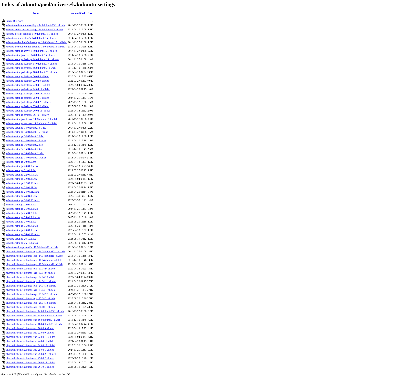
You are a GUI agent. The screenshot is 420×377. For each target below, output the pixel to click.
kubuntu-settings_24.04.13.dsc (21, 196)
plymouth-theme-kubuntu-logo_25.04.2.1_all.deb (31, 294)
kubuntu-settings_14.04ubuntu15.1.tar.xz (27, 132)
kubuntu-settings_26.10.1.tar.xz (22, 243)
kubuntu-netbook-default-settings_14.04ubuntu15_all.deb (35, 46)
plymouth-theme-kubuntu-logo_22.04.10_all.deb (31, 277)
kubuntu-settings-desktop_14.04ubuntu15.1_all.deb (32, 59)
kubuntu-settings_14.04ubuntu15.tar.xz (26, 140)
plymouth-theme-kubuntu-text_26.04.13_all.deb (30, 362)
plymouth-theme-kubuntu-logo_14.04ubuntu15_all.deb (34, 255)
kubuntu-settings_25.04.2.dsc (21, 221)
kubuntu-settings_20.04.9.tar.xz (22, 166)
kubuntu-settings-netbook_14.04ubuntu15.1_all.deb (32, 119)
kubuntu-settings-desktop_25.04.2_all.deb (27, 106)
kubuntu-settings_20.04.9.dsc (21, 161)
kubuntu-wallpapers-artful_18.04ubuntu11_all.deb (32, 247)
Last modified (77, 13)
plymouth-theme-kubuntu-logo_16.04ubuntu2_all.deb (33, 260)
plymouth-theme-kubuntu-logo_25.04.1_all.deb (30, 289)
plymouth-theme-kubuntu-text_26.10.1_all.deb (30, 366)
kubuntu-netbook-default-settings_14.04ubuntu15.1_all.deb (36, 42)
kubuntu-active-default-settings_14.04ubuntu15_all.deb (34, 29)
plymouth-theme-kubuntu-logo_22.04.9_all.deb (30, 272)
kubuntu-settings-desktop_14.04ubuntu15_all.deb (31, 63)
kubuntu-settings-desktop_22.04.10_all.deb (28, 85)
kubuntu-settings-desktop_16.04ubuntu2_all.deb (31, 68)
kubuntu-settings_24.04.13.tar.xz (23, 200)
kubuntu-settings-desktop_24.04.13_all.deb (28, 93)
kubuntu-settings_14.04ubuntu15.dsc (25, 136)
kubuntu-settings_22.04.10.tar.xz (23, 183)
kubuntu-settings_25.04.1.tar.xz (22, 208)
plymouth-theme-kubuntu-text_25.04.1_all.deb (30, 349)
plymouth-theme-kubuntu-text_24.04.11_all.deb (30, 341)
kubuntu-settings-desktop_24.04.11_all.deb (28, 89)
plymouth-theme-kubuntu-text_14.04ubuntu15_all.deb (34, 315)
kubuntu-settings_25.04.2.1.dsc (22, 213)
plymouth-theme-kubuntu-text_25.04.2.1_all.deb (31, 354)
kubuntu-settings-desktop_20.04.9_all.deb (27, 76)
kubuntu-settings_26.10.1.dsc (21, 238)
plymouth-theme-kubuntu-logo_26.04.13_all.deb (31, 302)
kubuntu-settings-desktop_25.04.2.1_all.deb (28, 102)
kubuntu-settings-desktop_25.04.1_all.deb (27, 97)
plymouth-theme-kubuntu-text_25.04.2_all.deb (30, 358)
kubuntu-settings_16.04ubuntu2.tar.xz (25, 149)
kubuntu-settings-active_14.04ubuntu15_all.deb (30, 55)
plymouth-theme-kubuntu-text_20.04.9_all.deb (30, 328)
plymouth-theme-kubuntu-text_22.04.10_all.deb (30, 336)
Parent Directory (14, 21)
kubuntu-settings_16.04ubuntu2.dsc (24, 144)
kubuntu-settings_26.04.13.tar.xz (23, 234)
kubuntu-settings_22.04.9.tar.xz (22, 174)
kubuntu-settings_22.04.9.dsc (21, 170)
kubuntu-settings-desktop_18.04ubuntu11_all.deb (31, 72)
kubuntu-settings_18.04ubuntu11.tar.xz (26, 157)
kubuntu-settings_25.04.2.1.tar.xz (23, 217)
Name (36, 13)
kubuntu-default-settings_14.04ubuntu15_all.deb (31, 38)
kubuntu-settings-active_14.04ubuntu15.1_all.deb (31, 50)
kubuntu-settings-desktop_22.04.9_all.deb (27, 80)
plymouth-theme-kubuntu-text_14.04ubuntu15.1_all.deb (35, 311)
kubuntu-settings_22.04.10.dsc (21, 178)
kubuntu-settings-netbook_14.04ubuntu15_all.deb (31, 123)
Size (90, 13)
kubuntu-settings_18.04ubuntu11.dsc (25, 153)
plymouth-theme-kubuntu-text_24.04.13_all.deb (30, 345)
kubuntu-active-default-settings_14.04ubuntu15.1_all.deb (35, 25)
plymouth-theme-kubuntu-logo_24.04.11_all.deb (31, 281)
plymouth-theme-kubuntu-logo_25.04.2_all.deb (30, 298)
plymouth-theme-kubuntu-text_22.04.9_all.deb (30, 332)
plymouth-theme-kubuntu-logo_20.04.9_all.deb (30, 268)
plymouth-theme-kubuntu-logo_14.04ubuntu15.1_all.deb (35, 251)
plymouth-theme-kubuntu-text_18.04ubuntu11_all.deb (34, 324)
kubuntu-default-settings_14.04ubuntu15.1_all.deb (32, 33)
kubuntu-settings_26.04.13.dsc (21, 230)
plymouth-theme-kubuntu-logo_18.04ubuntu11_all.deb (34, 264)
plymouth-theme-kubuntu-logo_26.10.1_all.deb (30, 307)
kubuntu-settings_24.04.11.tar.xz (22, 191)
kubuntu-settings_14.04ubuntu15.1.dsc (26, 127)
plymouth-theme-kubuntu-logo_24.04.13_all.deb (31, 285)
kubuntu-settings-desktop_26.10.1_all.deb (27, 114)
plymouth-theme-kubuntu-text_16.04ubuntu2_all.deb (33, 319)
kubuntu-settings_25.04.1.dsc (21, 204)
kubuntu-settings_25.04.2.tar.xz (22, 225)
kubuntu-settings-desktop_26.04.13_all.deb (28, 110)
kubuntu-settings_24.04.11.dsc (21, 187)
